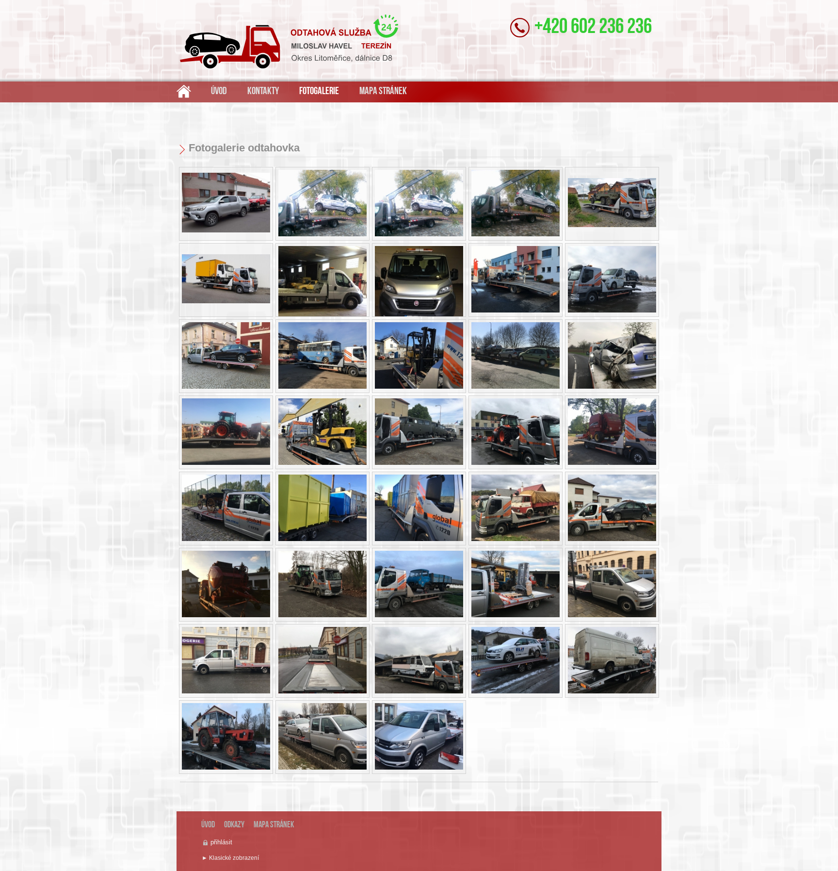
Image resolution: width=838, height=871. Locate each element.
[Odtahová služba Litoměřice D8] (184, 90)
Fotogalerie (319, 91)
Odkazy (234, 825)
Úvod (219, 91)
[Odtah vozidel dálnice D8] (515, 280)
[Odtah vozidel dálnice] (226, 356)
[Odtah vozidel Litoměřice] (515, 204)
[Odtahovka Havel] (322, 204)
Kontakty (263, 91)
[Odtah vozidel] (226, 204)
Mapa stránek (383, 91)
